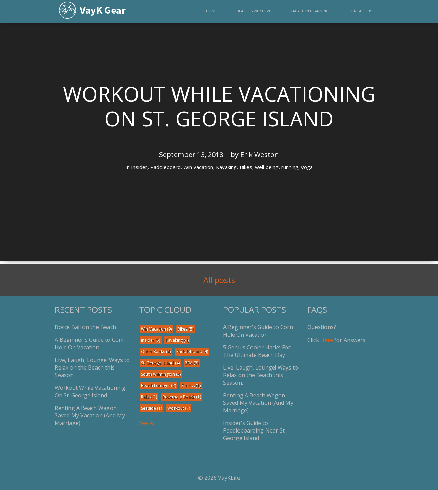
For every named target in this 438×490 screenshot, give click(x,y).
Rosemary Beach (182, 397)
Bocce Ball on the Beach (85, 327)
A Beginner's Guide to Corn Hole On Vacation (90, 343)
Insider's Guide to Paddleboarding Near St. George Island (254, 430)
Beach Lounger (158, 385)
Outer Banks (156, 351)
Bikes (185, 329)
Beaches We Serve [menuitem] (253, 10)
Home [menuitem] (211, 10)
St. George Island (160, 363)
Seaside (151, 408)
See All (147, 423)
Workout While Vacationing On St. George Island (90, 391)
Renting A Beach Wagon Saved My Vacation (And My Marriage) (90, 415)
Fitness (191, 385)
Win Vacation (156, 329)
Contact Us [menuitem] (360, 10)
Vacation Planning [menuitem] (309, 10)
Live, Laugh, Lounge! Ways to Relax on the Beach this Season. (92, 367)
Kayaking (177, 340)
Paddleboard (192, 351)
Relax (149, 397)
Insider (150, 340)
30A (191, 363)
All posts (219, 279)
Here (326, 340)
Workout (178, 408)
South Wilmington (161, 374)
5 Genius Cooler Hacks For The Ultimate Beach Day (257, 351)
